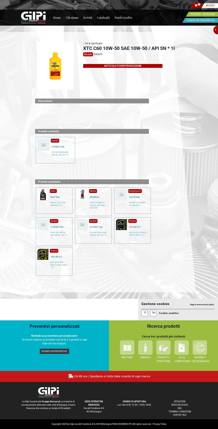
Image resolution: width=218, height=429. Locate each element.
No (153, 312)
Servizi (87, 18)
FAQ (180, 408)
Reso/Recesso (179, 405)
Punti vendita (123, 18)
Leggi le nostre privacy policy (201, 305)
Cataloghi (103, 18)
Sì (145, 312)
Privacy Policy (159, 424)
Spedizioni (179, 401)
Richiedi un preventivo (54, 351)
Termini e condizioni (180, 411)
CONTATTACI (179, 415)
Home (57, 18)
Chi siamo (72, 18)
